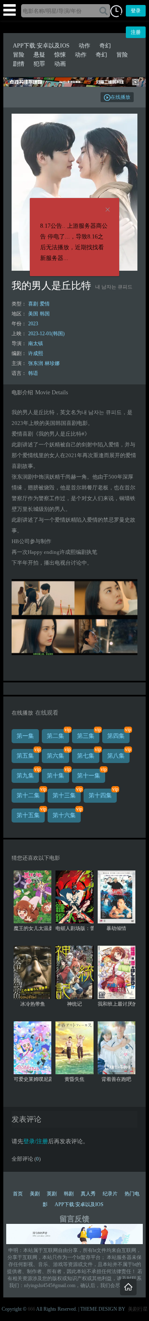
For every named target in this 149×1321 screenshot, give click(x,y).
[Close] (107, 210)
